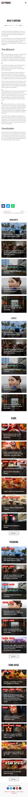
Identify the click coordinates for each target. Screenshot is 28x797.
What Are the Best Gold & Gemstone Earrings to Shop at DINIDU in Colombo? (13, 612)
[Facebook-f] (8, 788)
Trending (12, 548)
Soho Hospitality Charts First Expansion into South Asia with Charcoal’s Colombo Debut (13, 453)
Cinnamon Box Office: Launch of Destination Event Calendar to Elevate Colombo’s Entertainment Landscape (14, 648)
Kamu (22, 25)
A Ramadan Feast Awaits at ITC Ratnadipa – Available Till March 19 (14, 753)
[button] (14, 533)
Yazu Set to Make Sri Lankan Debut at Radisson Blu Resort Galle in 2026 (13, 735)
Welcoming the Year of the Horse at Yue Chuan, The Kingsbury (12, 435)
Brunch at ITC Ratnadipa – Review (12, 472)
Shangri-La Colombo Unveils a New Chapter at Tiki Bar (13, 682)
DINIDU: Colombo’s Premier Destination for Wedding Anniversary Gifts (12, 717)
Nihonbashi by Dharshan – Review (12, 526)
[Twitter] (11, 788)
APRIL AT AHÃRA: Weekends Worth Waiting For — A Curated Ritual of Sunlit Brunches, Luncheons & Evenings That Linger (14, 698)
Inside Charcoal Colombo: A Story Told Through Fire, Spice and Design (13, 630)
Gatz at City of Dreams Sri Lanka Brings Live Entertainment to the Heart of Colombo (14, 576)
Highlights (5, 425)
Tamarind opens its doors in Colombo (12, 595)
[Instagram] (14, 788)
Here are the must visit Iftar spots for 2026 (12, 772)
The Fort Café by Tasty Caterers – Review (14, 508)
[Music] (20, 788)
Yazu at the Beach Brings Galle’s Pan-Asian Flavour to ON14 (14, 559)
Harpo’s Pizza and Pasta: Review (14, 491)
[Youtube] (17, 788)
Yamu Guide (16, 461)
